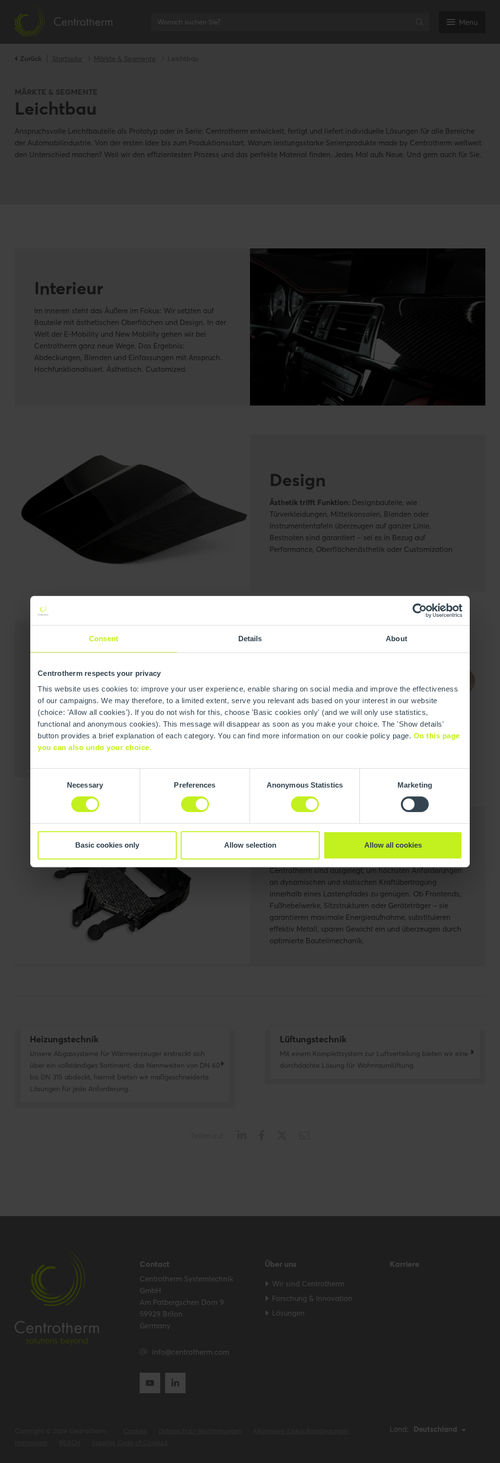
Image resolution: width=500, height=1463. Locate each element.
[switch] (195, 804)
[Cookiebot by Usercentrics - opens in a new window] (419, 610)
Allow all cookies (393, 845)
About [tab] (396, 638)
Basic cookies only (107, 845)
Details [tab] (250, 638)
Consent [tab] (103, 638)
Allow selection (250, 845)
